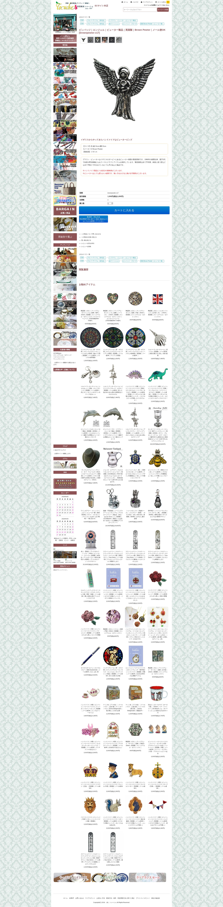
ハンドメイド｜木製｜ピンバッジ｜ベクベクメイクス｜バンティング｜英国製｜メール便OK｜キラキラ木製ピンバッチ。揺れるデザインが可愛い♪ (158, 821)
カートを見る (162, 2)
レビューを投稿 (86, 246)
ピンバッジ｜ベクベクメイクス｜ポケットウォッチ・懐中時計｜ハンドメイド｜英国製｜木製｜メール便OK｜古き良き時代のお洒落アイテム (135, 672)
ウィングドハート (59, 359)
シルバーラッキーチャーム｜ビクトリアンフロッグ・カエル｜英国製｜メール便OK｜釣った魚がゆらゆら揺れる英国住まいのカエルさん (113, 390)
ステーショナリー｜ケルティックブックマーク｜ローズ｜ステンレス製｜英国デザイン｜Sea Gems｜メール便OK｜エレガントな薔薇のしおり (158, 555)
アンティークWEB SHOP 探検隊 (70, 561)
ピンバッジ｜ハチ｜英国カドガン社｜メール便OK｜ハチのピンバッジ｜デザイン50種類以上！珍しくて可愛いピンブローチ (158, 474)
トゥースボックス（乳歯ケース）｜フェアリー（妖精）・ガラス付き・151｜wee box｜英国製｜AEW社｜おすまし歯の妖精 (135, 514)
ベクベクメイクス (59, 357)
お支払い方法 (101, 898)
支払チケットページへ (60, 570)
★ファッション (114, 24)
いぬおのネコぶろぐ (59, 450)
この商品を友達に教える (89, 237)
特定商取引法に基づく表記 (126, 898)
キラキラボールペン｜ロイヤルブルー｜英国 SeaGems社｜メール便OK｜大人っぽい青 (90, 670)
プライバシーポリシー (143, 898)
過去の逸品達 (155, 898)
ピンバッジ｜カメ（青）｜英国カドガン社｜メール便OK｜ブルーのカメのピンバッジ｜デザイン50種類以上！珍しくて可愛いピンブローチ (135, 474)
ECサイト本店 (101, 6)
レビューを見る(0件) (87, 243)
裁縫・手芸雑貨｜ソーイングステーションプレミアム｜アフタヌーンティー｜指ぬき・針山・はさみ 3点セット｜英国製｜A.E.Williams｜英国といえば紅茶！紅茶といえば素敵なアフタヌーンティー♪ (113, 516)
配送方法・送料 (111, 898)
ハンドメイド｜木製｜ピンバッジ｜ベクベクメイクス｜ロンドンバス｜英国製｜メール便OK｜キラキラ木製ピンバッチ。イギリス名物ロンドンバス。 (113, 594)
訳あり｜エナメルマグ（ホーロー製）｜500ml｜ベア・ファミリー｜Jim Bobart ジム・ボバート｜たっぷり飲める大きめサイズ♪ (158, 708)
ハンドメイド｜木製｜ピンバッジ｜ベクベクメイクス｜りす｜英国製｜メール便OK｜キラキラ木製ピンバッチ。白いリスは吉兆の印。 (113, 821)
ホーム (126, 2)
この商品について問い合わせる (91, 234)
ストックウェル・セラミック (62, 355)
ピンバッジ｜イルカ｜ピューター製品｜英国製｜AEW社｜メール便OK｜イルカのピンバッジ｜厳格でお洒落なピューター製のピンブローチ (90, 433)
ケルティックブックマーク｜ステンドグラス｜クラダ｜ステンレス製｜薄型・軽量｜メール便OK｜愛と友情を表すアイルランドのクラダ (90, 594)
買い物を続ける (86, 240)
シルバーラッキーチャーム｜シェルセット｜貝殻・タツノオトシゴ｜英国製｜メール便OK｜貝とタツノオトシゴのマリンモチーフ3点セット (90, 390)
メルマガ (135, 2)
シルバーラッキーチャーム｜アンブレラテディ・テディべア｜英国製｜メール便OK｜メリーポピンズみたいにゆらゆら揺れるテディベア (135, 433)
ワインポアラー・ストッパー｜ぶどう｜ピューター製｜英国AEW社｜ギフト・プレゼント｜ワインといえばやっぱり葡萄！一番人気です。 (90, 514)
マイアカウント (148, 2)
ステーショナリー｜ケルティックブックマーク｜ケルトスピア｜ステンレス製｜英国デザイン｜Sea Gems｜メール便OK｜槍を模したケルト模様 (113, 858)
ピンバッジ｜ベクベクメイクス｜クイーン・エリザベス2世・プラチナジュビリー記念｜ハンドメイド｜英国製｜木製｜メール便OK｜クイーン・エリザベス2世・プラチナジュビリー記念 (158, 747)
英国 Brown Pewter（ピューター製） (152, 24)
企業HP (71, 898)
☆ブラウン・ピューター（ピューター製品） (123, 20)
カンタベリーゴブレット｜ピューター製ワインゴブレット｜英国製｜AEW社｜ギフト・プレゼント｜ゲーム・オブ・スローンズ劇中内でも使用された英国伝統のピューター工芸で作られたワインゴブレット (158, 435)
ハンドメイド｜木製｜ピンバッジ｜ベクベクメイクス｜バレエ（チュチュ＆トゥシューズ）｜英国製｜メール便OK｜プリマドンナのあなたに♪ (90, 745)
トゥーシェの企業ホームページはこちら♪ (157, 5)
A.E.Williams (57, 353)
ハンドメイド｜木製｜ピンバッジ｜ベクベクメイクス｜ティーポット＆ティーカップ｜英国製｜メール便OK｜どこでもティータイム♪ (90, 708)
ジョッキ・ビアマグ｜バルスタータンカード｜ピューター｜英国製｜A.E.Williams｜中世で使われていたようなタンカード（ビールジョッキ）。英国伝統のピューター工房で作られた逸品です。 (113, 476)
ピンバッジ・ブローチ (130, 24)
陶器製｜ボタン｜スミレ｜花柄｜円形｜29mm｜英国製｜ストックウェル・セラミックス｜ (113, 631)
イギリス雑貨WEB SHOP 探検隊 (58, 561)
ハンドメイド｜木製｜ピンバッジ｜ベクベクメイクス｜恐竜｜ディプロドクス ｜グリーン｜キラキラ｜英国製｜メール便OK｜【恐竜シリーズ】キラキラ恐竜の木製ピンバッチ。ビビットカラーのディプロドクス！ (158, 392)
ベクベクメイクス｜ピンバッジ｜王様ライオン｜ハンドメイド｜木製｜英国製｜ (90, 819)
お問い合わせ (79, 898)
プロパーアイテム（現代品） (96, 20)
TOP (82, 20)
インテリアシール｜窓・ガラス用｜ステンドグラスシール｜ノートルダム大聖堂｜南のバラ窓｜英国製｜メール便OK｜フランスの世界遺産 (90, 353)
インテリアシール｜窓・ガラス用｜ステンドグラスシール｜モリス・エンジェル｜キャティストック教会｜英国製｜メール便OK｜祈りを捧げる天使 (113, 672)
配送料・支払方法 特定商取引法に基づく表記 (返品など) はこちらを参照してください (93, 219)
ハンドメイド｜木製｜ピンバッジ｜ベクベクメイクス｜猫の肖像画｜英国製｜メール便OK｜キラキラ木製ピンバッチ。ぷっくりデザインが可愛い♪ (135, 821)
